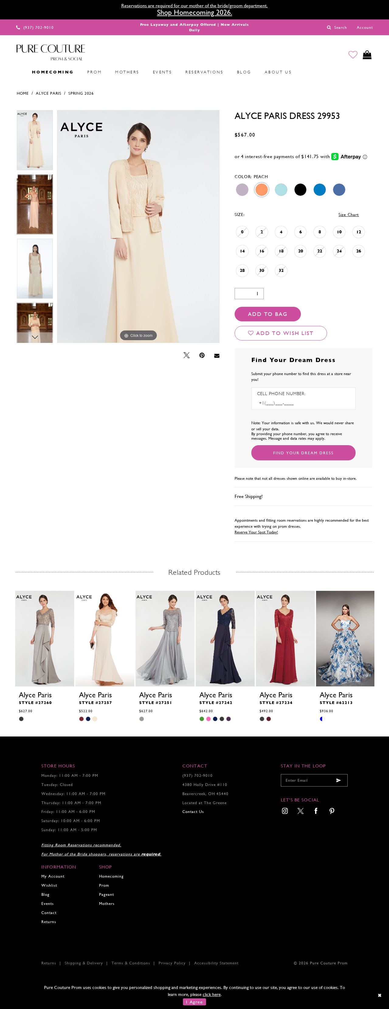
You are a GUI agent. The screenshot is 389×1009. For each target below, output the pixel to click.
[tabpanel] (35, 142)
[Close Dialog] (380, 995)
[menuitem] (18, 72)
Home (23, 93)
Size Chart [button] (349, 214)
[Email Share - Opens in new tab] (217, 355)
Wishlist (49, 885)
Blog (45, 894)
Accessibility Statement (216, 963)
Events (47, 903)
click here (212, 994)
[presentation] (44, 638)
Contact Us (193, 811)
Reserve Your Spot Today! (256, 532)
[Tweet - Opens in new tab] (186, 355)
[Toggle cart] (367, 54)
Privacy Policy (172, 963)
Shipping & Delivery (84, 963)
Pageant (106, 894)
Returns (48, 921)
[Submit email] (338, 780)
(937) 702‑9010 (197, 775)
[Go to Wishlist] (353, 54)
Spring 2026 (81, 93)
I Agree (194, 1001)
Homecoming (111, 876)
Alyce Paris (48, 93)
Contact (49, 912)
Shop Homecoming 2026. (194, 12)
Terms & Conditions (131, 963)
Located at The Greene (204, 803)
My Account (52, 876)
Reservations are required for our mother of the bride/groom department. (194, 5)
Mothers (107, 903)
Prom (104, 885)
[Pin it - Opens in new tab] (202, 355)
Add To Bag (267, 314)
